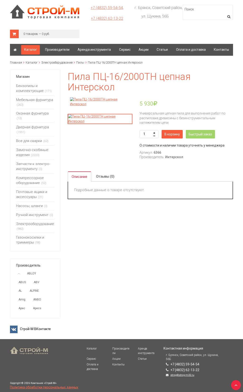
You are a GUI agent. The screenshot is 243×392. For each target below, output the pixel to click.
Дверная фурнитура (32, 127)
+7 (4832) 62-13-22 (107, 18)
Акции (116, 358)
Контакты (118, 364)
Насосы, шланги (29, 206)
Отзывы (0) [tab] (105, 176)
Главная (16, 62)
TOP (234, 383)
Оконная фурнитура (32, 113)
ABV (36, 282)
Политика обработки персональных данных (44, 387)
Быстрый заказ (200, 134)
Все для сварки (29, 141)
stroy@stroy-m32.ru (182, 375)
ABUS (22, 282)
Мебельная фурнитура (34, 100)
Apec (22, 308)
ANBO (37, 299)
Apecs (37, 308)
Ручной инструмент (32, 215)
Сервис (91, 358)
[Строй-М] (15, 50)
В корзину (172, 134)
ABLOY (31, 273)
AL (20, 290)
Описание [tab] (79, 177)
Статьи (142, 358)
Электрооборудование (57, 62)
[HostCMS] (44, 7)
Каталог (32, 62)
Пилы (80, 62)
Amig (22, 299)
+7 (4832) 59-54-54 (107, 7)
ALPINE (34, 290)
